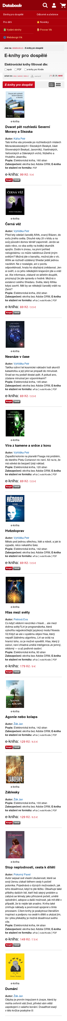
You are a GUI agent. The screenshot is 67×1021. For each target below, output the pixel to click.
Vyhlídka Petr (21, 231)
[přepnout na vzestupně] (33, 77)
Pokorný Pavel (22, 874)
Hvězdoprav (14, 530)
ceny (14, 76)
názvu (26, 76)
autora (20, 76)
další (60, 75)
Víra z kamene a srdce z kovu (28, 445)
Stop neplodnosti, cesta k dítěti (30, 867)
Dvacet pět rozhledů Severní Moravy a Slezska (27, 129)
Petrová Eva (21, 619)
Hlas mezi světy (17, 612)
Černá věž (13, 223)
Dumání (11, 988)
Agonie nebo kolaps (21, 716)
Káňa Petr (19, 138)
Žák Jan (18, 724)
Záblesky (12, 792)
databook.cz (17, 47)
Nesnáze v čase (17, 356)
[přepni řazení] (58, 84)
